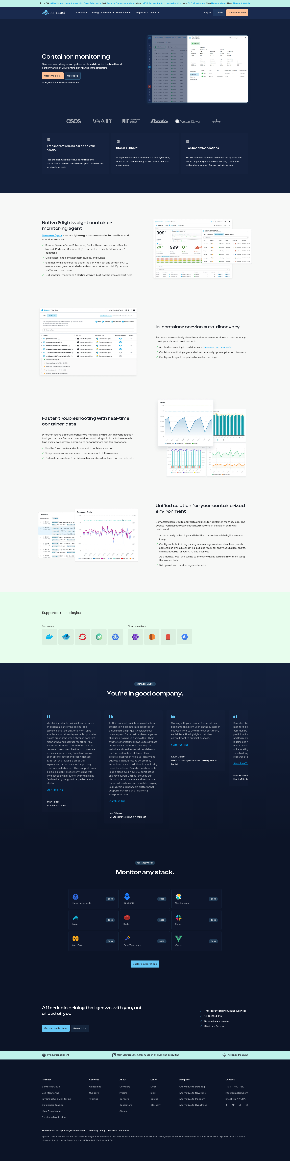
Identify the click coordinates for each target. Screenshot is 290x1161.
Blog (153, 1093)
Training (93, 1099)
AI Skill (54, 3)
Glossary (156, 1105)
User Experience (51, 1111)
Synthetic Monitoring (54, 1117)
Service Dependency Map (121, 3)
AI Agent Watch (241, 3)
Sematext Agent (52, 235)
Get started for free (55, 1028)
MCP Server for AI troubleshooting (162, 3)
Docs (153, 1086)
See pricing (80, 1028)
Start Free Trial (55, 789)
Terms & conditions (118, 1130)
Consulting (95, 1086)
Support (94, 1093)
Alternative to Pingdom (192, 1099)
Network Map (218, 3)
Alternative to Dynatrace (193, 1105)
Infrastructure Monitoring (56, 1099)
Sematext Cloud (51, 1086)
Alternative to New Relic (192, 1093)
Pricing (95, 13)
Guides (154, 1099)
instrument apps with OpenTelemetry (80, 3)
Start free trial (237, 12)
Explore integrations (145, 964)
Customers (125, 1105)
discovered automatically (217, 347)
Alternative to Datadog (192, 1086)
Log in (207, 12)
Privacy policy (97, 1130)
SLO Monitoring (196, 3)
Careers (124, 1099)
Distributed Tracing (52, 1105)
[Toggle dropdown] (87, 13)
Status (123, 1111)
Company (124, 1086)
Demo (219, 12)
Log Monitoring (50, 1093)
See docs (72, 76)
